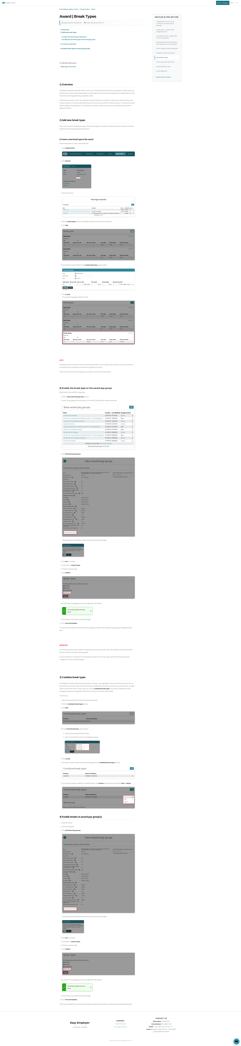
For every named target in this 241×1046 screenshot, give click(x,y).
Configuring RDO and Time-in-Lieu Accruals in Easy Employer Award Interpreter (165, 23)
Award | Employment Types (163, 66)
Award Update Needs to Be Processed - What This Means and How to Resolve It (166, 43)
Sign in (232, 2)
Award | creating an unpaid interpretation (167, 48)
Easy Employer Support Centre (68, 9)
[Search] (237, 3)
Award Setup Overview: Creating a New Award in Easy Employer (166, 37)
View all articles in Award (164, 77)
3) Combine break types (68, 44)
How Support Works (120, 1027)
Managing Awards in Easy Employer (165, 53)
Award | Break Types (162, 57)
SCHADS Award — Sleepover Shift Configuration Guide (165, 31)
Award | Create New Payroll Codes (165, 62)
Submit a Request (120, 1024)
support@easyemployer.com (163, 1027)
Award (93, 9)
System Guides (84, 9)
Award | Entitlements (161, 71)
